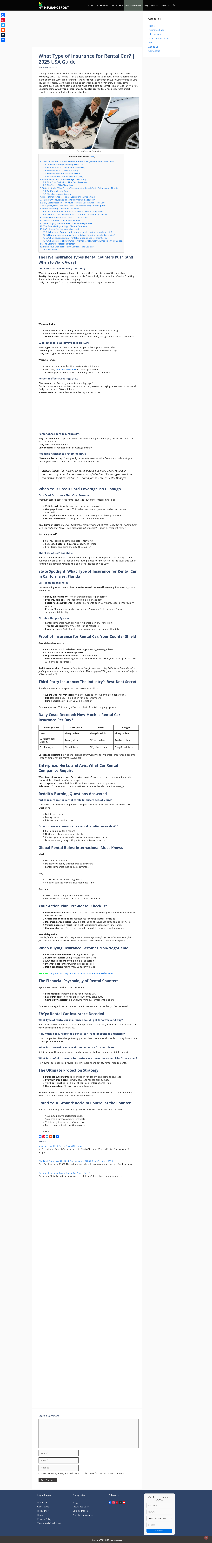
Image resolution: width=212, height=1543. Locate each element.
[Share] (2, 39)
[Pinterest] (2, 20)
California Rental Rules (56, 191)
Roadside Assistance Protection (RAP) (63, 176)
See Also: (50, 249)
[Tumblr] (2, 34)
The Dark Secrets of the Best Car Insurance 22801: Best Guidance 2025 (76, 1161)
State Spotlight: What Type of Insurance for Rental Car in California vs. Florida (79, 188)
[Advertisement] (87, 29)
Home (90, 5)
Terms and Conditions (49, 1523)
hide (92, 156)
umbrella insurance (66, 369)
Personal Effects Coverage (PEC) (60, 170)
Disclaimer (42, 1510)
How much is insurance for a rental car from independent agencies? (79, 234)
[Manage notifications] (206, 1538)
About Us (154, 5)
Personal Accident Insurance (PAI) (61, 173)
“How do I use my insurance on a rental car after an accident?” (75, 214)
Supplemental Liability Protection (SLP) (64, 167)
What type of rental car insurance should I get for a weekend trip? (77, 232)
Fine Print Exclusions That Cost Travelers (65, 182)
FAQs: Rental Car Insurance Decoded (59, 229)
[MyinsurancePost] (54, 5)
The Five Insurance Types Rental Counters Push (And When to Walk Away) (77, 161)
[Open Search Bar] (174, 5)
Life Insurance (117, 5)
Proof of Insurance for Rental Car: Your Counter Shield (67, 196)
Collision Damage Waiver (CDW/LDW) (63, 164)
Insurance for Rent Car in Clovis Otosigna (60, 1146)
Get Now (159, 1530)
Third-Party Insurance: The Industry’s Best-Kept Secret (67, 199)
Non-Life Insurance (133, 5)
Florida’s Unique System (57, 194)
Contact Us (165, 5)
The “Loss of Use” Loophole (58, 185)
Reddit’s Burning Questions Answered (59, 208)
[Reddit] (2, 29)
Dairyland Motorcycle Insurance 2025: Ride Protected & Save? (81, 973)
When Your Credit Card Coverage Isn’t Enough (63, 179)
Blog (146, 5)
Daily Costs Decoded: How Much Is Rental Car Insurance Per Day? (72, 202)
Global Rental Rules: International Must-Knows (64, 217)
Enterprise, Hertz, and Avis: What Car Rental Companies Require (72, 205)
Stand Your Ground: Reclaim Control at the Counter (66, 246)
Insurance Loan (101, 5)
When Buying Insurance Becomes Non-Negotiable (66, 223)
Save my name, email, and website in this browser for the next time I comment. (83, 1473)
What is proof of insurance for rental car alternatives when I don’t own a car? (83, 240)
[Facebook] (2, 15)
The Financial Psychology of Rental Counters (63, 226)
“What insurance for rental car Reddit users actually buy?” (73, 211)
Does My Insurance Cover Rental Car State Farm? (64, 1172)
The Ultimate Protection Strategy (57, 243)
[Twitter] (2, 25)
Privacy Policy (44, 1519)
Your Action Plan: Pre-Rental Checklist (60, 220)
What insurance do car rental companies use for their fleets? (75, 237)
